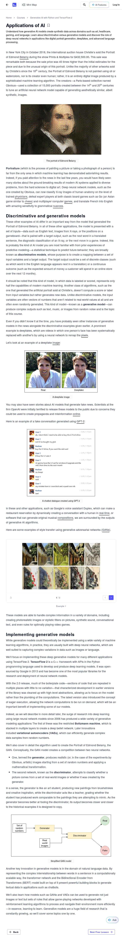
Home (9, 17)
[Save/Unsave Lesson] (48, 25)
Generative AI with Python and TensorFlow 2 (51, 17)
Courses (21, 17)
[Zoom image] (61, 129)
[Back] (7, 4)
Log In (116, 4)
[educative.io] (14, 5)
